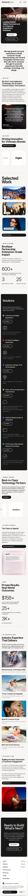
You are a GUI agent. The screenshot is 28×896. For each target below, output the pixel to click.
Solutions (5, 864)
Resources (5, 872)
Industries (5, 867)
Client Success (7, 870)
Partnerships (6, 878)
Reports (23, 867)
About (4, 861)
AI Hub (4, 875)
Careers (23, 864)
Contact (23, 861)
